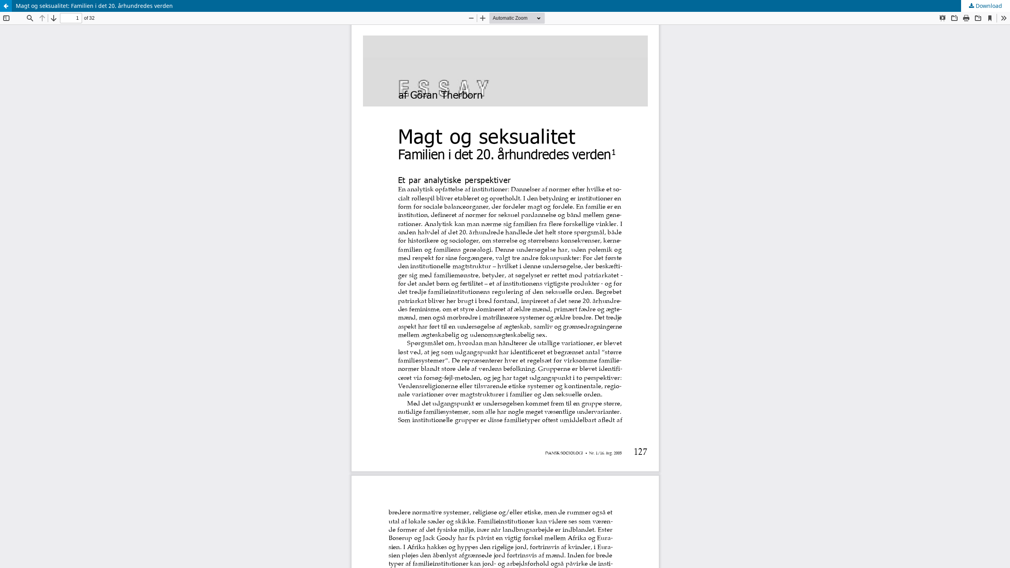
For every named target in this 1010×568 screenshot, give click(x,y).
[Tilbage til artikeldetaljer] (6, 6)
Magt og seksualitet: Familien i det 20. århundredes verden (94, 5)
